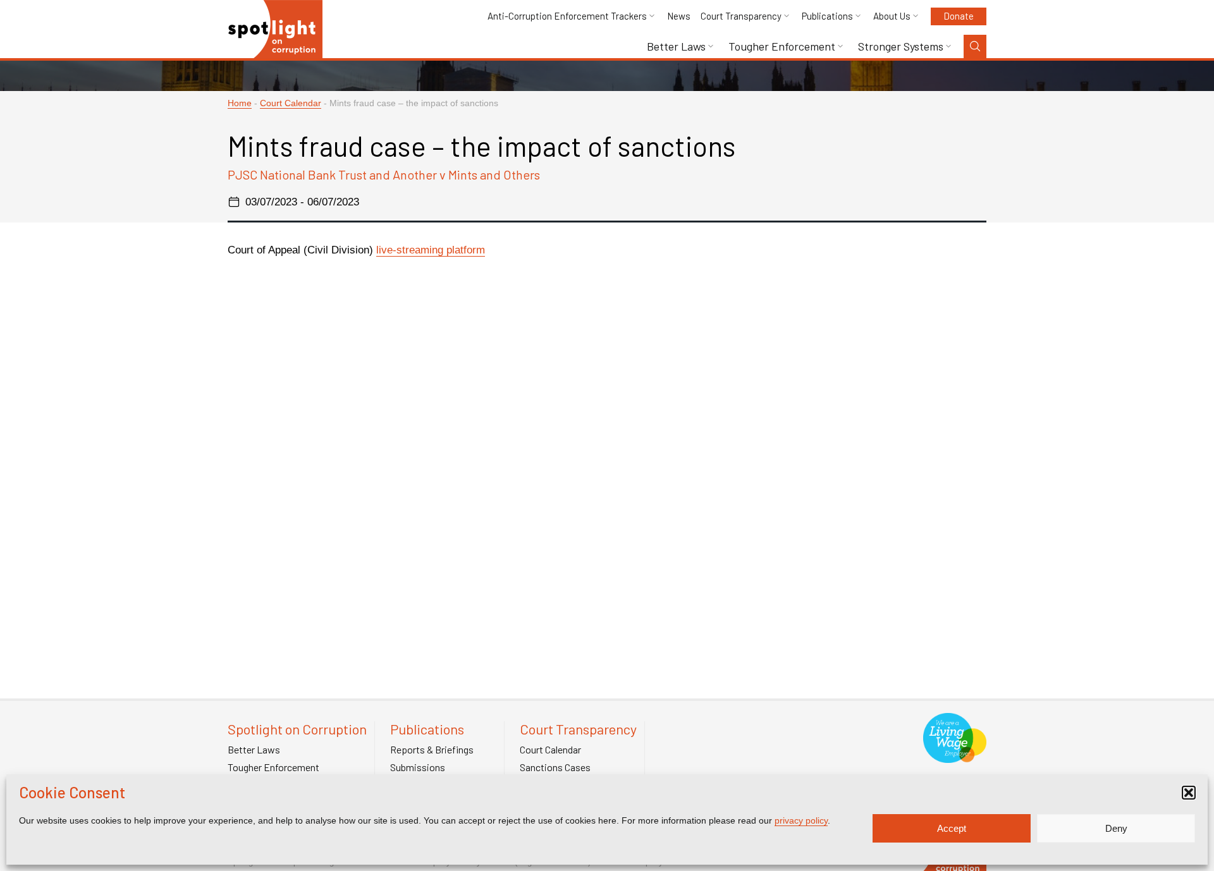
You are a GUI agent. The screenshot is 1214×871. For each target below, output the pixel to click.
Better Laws (676, 46)
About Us (891, 16)
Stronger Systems (900, 46)
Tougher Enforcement (781, 46)
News (678, 16)
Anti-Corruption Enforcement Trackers (567, 16)
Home (240, 103)
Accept (951, 828)
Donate (958, 15)
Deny (1116, 828)
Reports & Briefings (432, 749)
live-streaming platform (430, 250)
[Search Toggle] (975, 46)
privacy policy (801, 820)
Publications (827, 16)
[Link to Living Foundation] (954, 756)
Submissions (417, 767)
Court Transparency (741, 16)
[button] (1188, 792)
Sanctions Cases (555, 767)
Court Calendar (290, 103)
